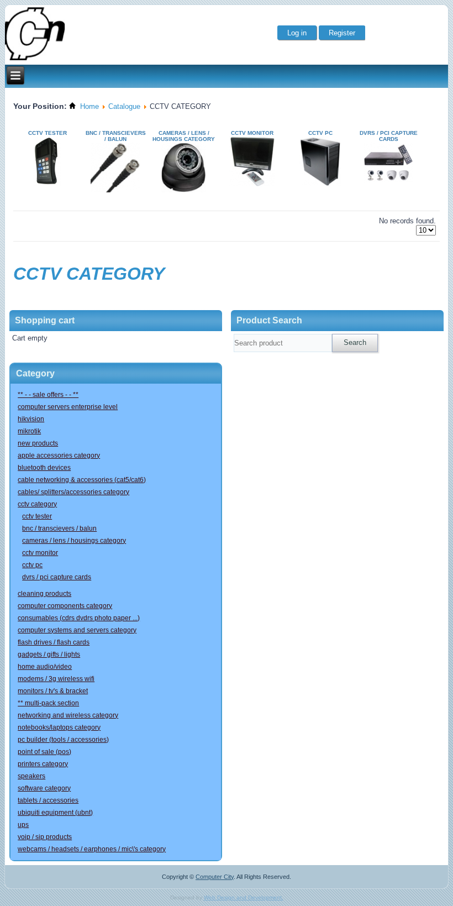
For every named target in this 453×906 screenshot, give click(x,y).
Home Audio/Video (45, 667)
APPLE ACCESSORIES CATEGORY (59, 455)
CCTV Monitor (252, 133)
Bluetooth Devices (44, 468)
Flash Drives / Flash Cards (53, 642)
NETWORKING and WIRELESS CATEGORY (68, 715)
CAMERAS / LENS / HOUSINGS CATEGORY (183, 136)
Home (89, 106)
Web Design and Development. (243, 897)
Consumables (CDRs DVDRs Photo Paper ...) (79, 618)
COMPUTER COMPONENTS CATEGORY (65, 606)
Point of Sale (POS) (44, 752)
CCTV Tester (47, 133)
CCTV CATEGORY (37, 504)
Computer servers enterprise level (68, 407)
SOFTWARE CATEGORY (44, 788)
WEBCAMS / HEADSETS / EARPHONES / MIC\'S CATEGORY (92, 849)
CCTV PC (320, 133)
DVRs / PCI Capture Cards (389, 136)
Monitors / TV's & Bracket (53, 691)
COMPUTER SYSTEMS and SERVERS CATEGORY (77, 630)
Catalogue (124, 106)
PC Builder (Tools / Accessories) (63, 739)
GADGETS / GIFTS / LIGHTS (49, 654)
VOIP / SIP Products (45, 837)
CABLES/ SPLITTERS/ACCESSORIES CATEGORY (73, 492)
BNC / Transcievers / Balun (116, 136)
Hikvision (31, 419)
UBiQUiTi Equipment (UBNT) (55, 812)
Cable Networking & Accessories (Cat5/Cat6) (82, 480)
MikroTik (29, 431)
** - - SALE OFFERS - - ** (48, 395)
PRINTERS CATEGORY (43, 764)
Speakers (31, 776)
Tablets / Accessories (48, 800)
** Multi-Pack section (48, 703)
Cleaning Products (44, 594)
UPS (23, 825)
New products (38, 443)
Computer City (215, 876)
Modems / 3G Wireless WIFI (56, 679)
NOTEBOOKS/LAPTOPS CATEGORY (59, 727)
